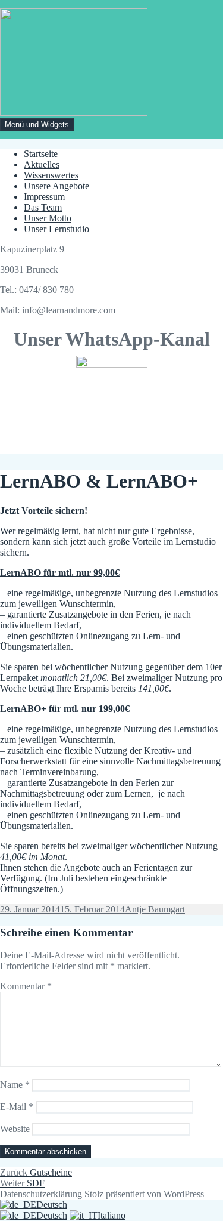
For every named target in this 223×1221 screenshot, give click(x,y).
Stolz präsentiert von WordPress (144, 1194)
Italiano (111, 1215)
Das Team (43, 207)
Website (15, 1129)
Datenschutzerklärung (41, 1194)
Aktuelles (41, 164)
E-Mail (16, 1107)
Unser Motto (47, 218)
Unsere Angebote (56, 186)
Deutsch (51, 1205)
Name (15, 1085)
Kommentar (26, 986)
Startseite (41, 154)
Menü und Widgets (37, 124)
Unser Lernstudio (56, 229)
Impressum (44, 197)
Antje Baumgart (155, 909)
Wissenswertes (51, 175)
